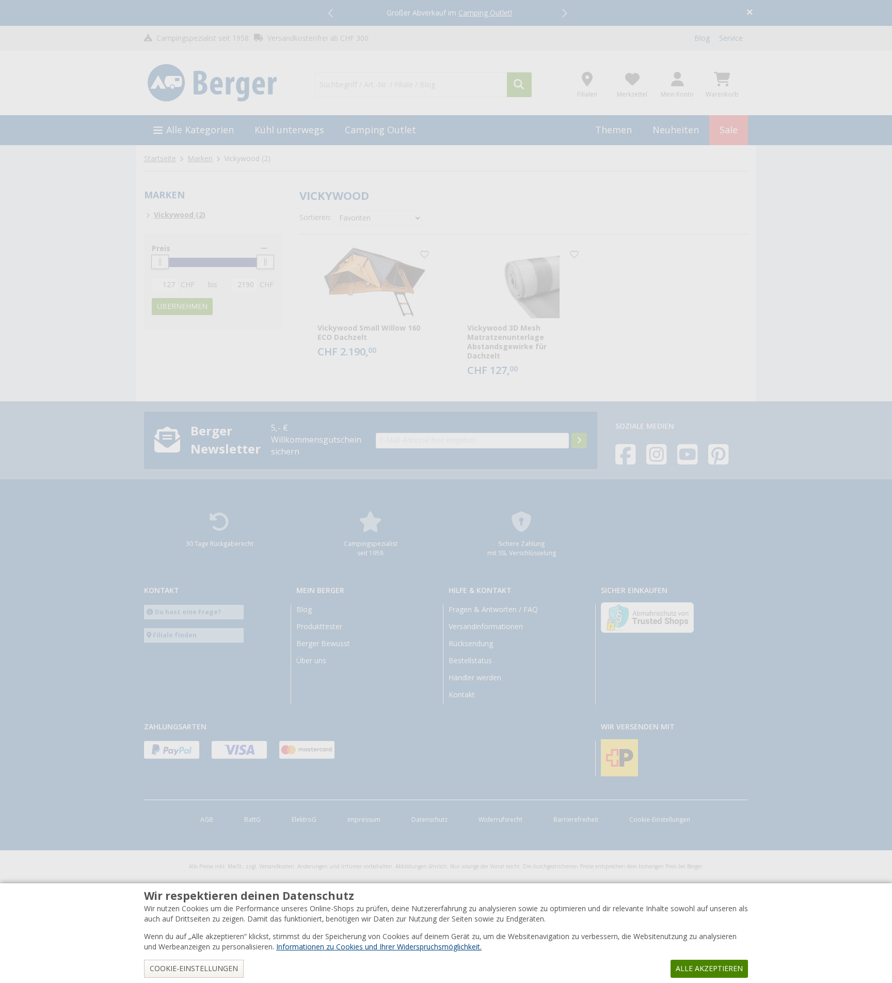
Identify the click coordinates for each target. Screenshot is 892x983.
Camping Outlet (380, 129)
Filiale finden (175, 635)
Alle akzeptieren (709, 968)
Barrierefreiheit (575, 819)
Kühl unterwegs (289, 129)
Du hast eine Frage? (188, 612)
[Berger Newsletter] (579, 440)
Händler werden (475, 678)
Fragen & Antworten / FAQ (493, 609)
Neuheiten (675, 129)
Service (731, 38)
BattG (252, 819)
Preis (161, 248)
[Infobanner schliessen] (749, 13)
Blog (702, 38)
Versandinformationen (486, 626)
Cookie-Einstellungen (659, 819)
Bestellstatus (470, 661)
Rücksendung (471, 643)
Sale (729, 129)
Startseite (160, 158)
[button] (331, 13)
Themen (613, 129)
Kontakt (462, 695)
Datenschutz (429, 819)
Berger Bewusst (323, 643)
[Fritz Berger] (223, 83)
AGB (206, 819)
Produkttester (319, 626)
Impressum (363, 819)
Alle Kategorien (200, 129)
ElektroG (304, 819)
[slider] (160, 262)
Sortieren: (315, 217)
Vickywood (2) (179, 215)
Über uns (311, 661)
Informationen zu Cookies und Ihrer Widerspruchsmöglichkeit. (379, 947)
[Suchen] (519, 84)
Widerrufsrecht (500, 819)
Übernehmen (182, 306)
